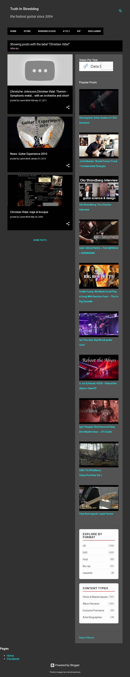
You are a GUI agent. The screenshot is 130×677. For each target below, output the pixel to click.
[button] (68, 107)
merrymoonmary (73, 672)
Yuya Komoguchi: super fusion (96, 513)
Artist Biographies (98, 617)
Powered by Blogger (67, 665)
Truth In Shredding (24, 9)
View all (14, 48)
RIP (79, 31)
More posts (40, 240)
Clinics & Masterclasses (98, 597)
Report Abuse (86, 637)
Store (27, 31)
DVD (98, 552)
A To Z (66, 31)
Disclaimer (94, 31)
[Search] (120, 11)
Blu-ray (98, 566)
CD (98, 545)
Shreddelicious (47, 31)
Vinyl (98, 559)
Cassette (98, 573)
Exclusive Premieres (98, 610)
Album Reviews (98, 603)
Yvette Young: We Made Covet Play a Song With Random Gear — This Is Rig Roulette (98, 296)
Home (13, 31)
